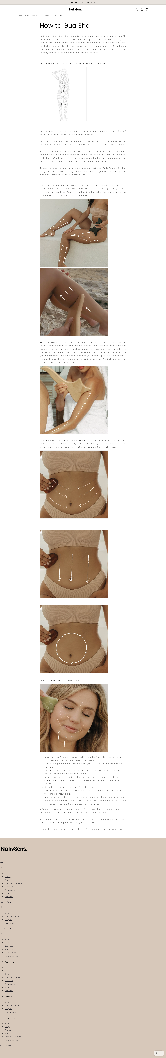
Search (8, 939)
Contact (9, 896)
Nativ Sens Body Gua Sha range (58, 36)
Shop (7, 880)
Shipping (9, 949)
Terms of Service (13, 952)
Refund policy (11, 956)
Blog (7, 893)
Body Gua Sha (68, 49)
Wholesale (10, 890)
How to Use (10, 923)
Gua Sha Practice (13, 883)
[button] (136, 9)
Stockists (9, 886)
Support (8, 919)
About (7, 876)
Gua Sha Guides (13, 916)
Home (8, 873)
